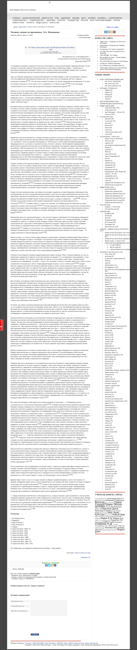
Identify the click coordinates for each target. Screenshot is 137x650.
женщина (108, 311)
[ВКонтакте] (46, 565)
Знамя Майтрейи (115, 507)
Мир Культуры (26, 6)
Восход (100, 502)
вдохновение (109, 273)
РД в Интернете (50, 643)
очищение (108, 374)
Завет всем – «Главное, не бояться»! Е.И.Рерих (112, 42)
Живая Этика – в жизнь (113, 241)
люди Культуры (110, 108)
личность (108, 339)
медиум (107, 160)
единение (108, 308)
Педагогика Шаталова (112, 202)
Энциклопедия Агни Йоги (109, 530)
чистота (107, 478)
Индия (107, 92)
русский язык (109, 412)
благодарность (110, 267)
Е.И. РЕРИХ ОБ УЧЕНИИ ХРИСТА (112, 65)
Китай (107, 97)
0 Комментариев (83, 35)
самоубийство (110, 176)
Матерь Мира (109, 350)
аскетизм (108, 256)
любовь (107, 341)
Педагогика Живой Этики (113, 193)
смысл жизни (109, 432)
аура (106, 263)
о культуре (108, 121)
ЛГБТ (107, 152)
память (107, 377)
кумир (107, 147)
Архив (87, 643)
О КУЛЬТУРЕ (104, 117)
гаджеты (108, 143)
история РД (114, 245)
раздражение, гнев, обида (114, 171)
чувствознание (110, 482)
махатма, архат (110, 352)
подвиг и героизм (111, 385)
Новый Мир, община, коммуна (115, 370)
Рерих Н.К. (118, 518)
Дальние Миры (110, 291)
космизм (108, 333)
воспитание (109, 189)
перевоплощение (111, 381)
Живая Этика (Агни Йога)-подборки (117, 238)
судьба (107, 456)
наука (107, 368)
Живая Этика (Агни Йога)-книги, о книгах (119, 235)
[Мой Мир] (55, 565)
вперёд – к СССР (111, 207)
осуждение (108, 167)
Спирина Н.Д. (104, 523)
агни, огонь (108, 254)
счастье (107, 458)
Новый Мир (118, 514)
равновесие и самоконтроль (114, 401)
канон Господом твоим (112, 328)
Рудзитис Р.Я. (117, 520)
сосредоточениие (111, 445)
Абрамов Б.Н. (86, 557)
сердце (107, 421)
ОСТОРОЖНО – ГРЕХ (108, 137)
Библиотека (94, 643)
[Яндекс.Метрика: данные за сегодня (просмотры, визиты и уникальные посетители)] (17, 643)
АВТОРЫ (60, 643)
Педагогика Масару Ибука (114, 198)
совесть (107, 436)
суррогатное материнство (114, 182)
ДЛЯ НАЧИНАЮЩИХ (107, 101)
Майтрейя (108, 346)
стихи (107, 134)
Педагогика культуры (100, 516)
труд (106, 467)
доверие (108, 297)
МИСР (118, 511)
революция (109, 410)
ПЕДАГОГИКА (105, 187)
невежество (109, 163)
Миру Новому (103, 513)
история (107, 324)
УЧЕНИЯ (103, 211)
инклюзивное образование (114, 145)
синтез (107, 423)
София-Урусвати (115, 522)
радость (108, 403)
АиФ (108, 498)
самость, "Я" (109, 174)
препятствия (109, 392)
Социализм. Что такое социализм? (112, 49)
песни (107, 123)
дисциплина (109, 293)
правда (107, 390)
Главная (15, 26)
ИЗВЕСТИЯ (98, 509)
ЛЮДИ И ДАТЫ (22, 26)
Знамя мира (109, 319)
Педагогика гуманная (112, 191)
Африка (107, 90)
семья (107, 418)
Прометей (115, 516)
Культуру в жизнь (103, 510)
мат (106, 158)
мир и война (109, 359)
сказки (107, 130)
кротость (108, 337)
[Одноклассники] (52, 565)
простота (108, 394)
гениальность (109, 286)
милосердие (109, 357)
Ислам (107, 215)
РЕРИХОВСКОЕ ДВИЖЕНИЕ (115, 243)
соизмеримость (110, 443)
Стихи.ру (115, 524)
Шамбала (108, 484)
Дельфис (100, 506)
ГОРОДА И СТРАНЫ (107, 88)
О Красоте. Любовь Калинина (110, 63)
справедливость (110, 449)
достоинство (109, 300)
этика (107, 489)
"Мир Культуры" (45, 645)
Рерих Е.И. (107, 518)
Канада (107, 94)
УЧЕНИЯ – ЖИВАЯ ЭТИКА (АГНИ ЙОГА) (114, 229)
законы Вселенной (111, 317)
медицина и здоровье (112, 355)
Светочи (108, 114)
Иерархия (108, 322)
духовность (109, 304)
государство (109, 289)
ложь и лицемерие (111, 156)
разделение (109, 405)
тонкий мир (109, 465)
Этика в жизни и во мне (83, 553)
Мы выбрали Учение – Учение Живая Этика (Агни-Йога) (113, 58)
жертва (107, 313)
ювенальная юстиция (112, 185)
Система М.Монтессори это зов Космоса (114, 61)
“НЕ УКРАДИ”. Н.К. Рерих (108, 55)
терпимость (109, 462)
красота (107, 335)
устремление (109, 471)
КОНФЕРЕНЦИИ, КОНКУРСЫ (110, 103)
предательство (110, 169)
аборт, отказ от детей (112, 138)
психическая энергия (112, 399)
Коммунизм (109, 220)
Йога (106, 218)
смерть (107, 429)
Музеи (66, 643)
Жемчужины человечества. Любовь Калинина (112, 46)
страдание (108, 454)
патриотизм (109, 379)
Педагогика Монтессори (113, 200)
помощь (107, 388)
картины (108, 119)
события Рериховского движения (121, 249)
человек (108, 476)
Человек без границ (114, 527)
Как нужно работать (112, 86)
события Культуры (111, 132)
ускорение (108, 469)
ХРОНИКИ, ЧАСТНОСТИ (109, 252)
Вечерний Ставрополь (115, 500)
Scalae (96, 498)
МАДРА (114, 511)
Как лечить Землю (111, 81)
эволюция (108, 487)
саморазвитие (110, 414)
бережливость (110, 265)
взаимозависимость (112, 278)
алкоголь (108, 141)
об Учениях (109, 222)
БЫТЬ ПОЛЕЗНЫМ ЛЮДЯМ (110, 79)
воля (106, 282)
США (106, 99)
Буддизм (108, 213)
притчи (107, 125)
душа (107, 306)
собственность (110, 178)
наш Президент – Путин (113, 112)
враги (107, 284)
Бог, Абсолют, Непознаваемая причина (118, 269)
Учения (116, 20)
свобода (108, 416)
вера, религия (109, 275)
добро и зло (109, 295)
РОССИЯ (84, 20)
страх (107, 180)
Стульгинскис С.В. (101, 526)
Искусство (54, 23)
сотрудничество (110, 447)
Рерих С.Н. (97, 520)
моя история (114, 247)
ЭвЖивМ (21, 569)
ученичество (109, 473)
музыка (107, 363)
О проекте (28, 643)
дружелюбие (109, 302)
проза (107, 127)
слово (107, 425)
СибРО (105, 522)
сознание (108, 440)
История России (110, 209)
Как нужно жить (110, 83)
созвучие (108, 438)
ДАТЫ (71, 643)
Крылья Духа (110, 508)
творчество (109, 460)
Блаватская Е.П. (117, 499)
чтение (107, 480)
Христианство (110, 226)
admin (19, 35)
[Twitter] (49, 565)
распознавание (110, 407)
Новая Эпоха (108, 515)
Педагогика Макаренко (113, 196)
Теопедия (115, 526)
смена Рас (108, 427)
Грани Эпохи (113, 504)
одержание (108, 165)
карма (107, 330)
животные (108, 315)
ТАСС (110, 526)
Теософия (108, 224)
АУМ (106, 261)
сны (106, 434)
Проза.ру (108, 516)
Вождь (107, 280)
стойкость (108, 451)
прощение (108, 396)
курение (107, 149)
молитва (108, 361)
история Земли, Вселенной (114, 326)
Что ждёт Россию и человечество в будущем (112, 52)
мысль (107, 366)
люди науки (109, 110)
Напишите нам (79, 643)
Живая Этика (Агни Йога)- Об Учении (118, 232)
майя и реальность (111, 348)
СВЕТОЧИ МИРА (38, 643)
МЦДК (97, 513)
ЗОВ (107, 507)
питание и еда (110, 383)
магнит (107, 344)
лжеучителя (109, 154)
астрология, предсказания (114, 258)
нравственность (110, 372)
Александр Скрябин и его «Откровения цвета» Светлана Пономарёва (113, 68)
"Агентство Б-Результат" (109, 645)
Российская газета (105, 520)
